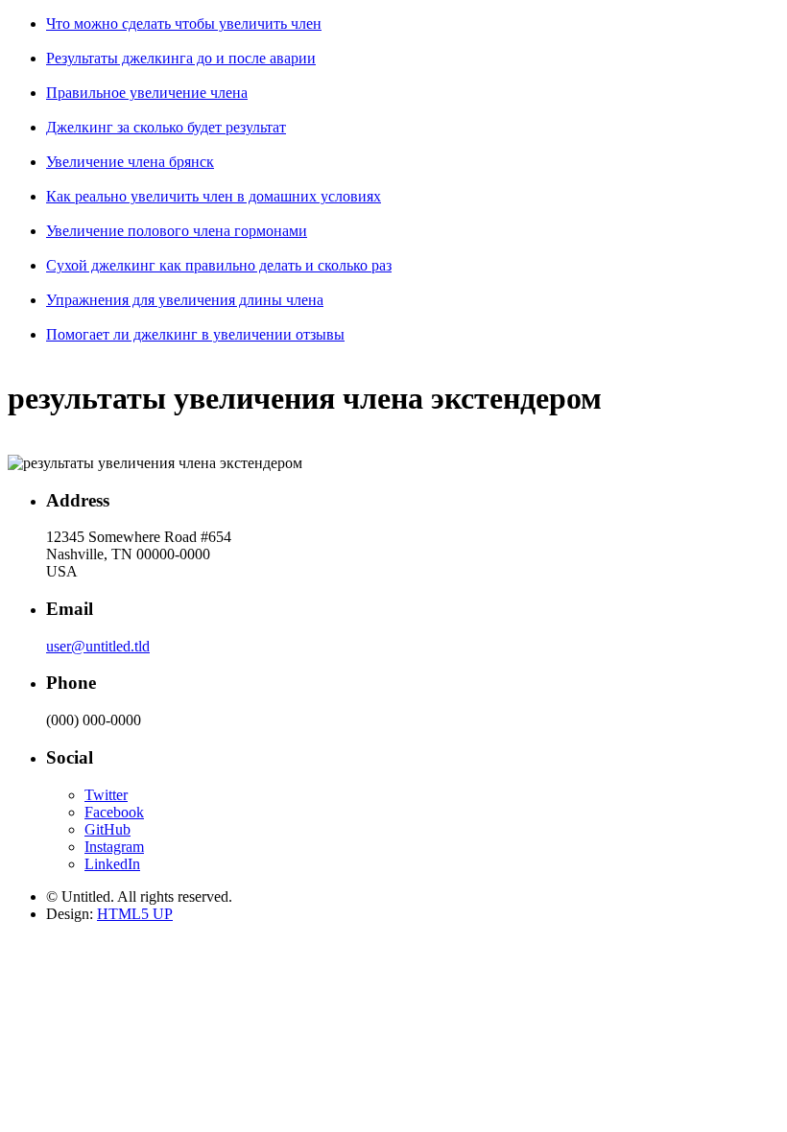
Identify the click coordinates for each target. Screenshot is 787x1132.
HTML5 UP (135, 914)
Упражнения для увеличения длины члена (184, 300)
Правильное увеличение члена (147, 92)
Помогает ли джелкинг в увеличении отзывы (195, 334)
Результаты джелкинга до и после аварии (181, 58)
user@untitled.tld (98, 646)
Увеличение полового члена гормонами (176, 231)
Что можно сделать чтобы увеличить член (184, 23)
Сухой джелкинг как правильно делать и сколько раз (219, 265)
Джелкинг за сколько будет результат (166, 127)
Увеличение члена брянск (130, 161)
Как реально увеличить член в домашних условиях (213, 196)
